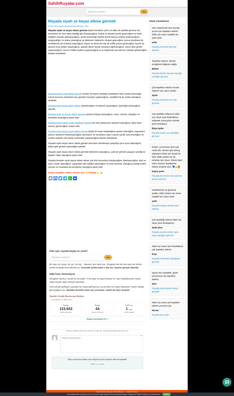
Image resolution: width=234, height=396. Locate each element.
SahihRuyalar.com (66, 3)
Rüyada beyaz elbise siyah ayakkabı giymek (69, 123)
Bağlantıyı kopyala (97, 364)
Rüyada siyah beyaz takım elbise (64, 106)
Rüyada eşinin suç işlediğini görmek (165, 134)
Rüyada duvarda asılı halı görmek (164, 101)
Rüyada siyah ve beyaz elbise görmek (82, 21)
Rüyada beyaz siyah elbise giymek (65, 94)
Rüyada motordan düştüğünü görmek (166, 260)
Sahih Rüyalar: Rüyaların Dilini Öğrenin (110, 392)
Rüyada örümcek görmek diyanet (164, 48)
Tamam (166, 394)
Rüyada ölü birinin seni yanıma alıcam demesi (167, 177)
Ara (144, 12)
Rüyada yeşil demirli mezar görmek (165, 290)
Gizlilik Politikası (132, 392)
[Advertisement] (97, 74)
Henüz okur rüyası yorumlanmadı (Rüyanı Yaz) (68, 26)
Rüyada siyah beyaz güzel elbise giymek (68, 131)
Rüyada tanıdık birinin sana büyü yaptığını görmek (165, 234)
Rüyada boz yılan (160, 315)
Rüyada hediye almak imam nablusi (165, 207)
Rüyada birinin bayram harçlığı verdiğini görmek (167, 75)
